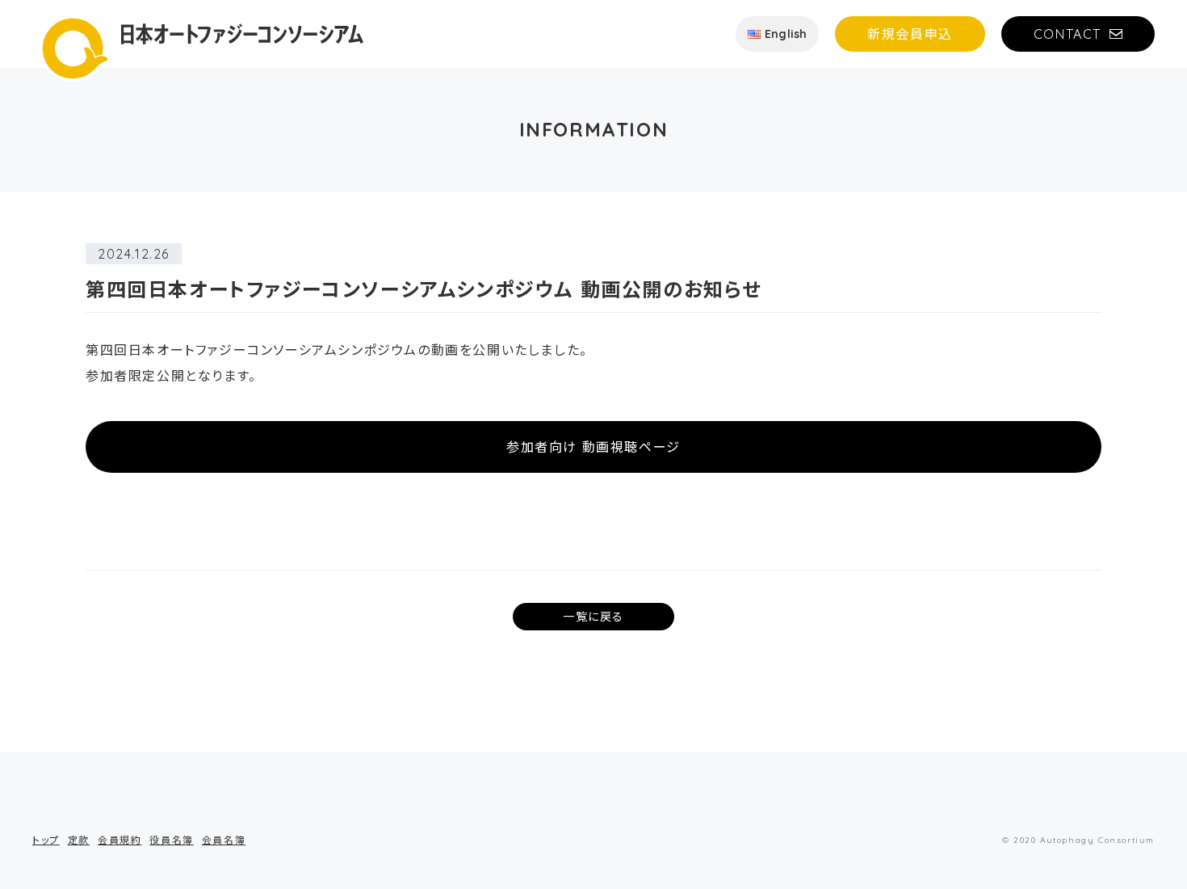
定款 (79, 840)
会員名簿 (223, 840)
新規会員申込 (910, 34)
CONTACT (1067, 34)
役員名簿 (171, 840)
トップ (46, 840)
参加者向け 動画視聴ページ (593, 447)
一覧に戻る (593, 616)
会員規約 (119, 840)
